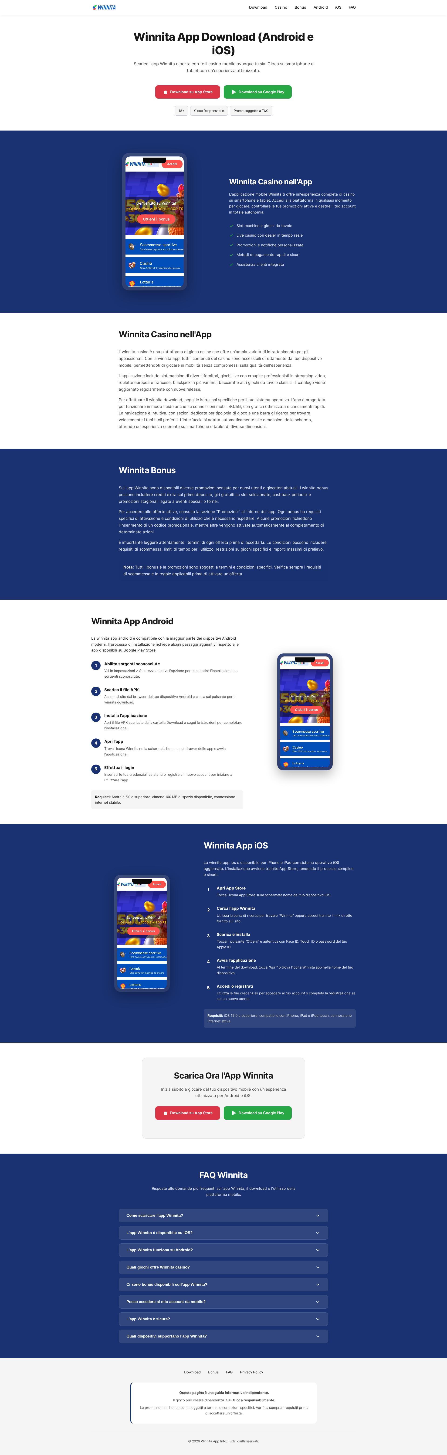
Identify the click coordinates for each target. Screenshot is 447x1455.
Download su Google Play (261, 92)
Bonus (300, 7)
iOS (338, 7)
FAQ (352, 7)
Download (258, 7)
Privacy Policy (251, 1372)
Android (321, 7)
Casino (281, 7)
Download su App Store (191, 92)
